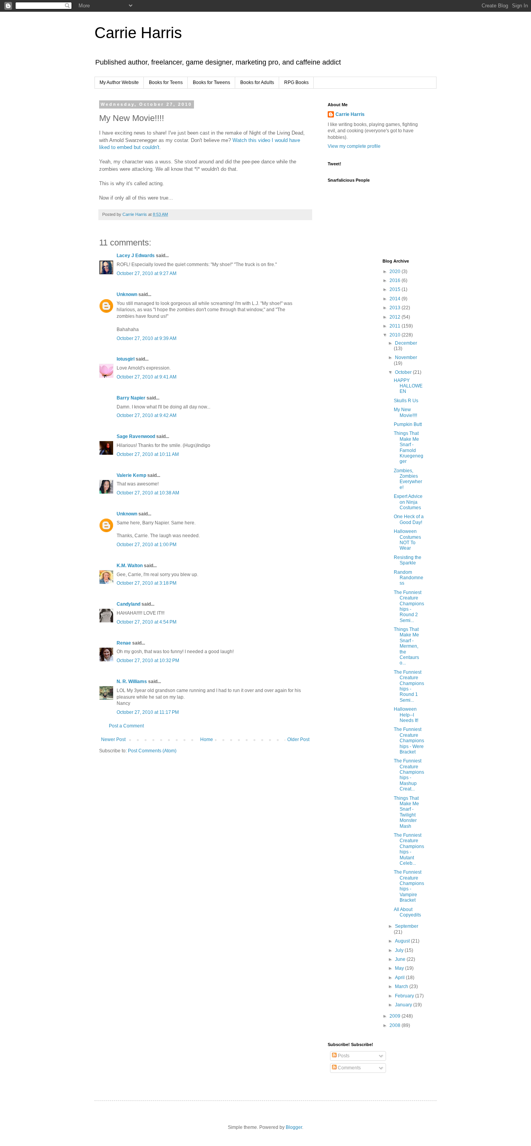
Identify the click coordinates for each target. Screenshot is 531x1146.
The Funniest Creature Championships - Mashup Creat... (409, 775)
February (405, 996)
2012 (396, 317)
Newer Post (113, 739)
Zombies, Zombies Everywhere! (408, 479)
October (404, 372)
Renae (124, 643)
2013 (396, 307)
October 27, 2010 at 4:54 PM (146, 622)
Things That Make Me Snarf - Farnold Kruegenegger (408, 447)
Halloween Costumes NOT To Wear (407, 540)
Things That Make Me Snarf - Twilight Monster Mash (406, 812)
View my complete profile (354, 146)
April (400, 977)
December (406, 343)
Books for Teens (166, 82)
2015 (396, 289)
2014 (396, 298)
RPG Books (296, 82)
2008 (396, 1025)
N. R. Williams (132, 681)
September (406, 926)
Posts (343, 1055)
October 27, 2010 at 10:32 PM (148, 660)
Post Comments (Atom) (152, 750)
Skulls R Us (406, 400)
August (403, 941)
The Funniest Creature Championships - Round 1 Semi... (409, 686)
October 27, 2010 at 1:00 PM (146, 544)
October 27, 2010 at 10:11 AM (148, 454)
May (400, 968)
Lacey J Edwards (136, 255)
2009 (396, 1016)
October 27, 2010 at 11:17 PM (148, 712)
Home (206, 739)
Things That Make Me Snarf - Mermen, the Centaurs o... (406, 646)
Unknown (127, 294)
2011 (396, 326)
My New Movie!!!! (405, 412)
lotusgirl (125, 359)
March (402, 986)
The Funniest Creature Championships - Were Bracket (409, 741)
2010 (396, 335)
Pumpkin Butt (408, 424)
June (401, 959)
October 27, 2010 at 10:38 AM (148, 493)
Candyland (128, 604)
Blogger (294, 1127)
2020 (396, 271)
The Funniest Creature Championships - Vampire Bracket (409, 886)
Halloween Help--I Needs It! (406, 714)
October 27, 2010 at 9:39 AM (146, 338)
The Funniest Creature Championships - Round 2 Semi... (409, 606)
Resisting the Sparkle (407, 560)
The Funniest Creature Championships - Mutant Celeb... (409, 849)
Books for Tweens (211, 82)
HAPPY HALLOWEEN (408, 386)
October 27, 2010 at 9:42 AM (146, 415)
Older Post (298, 739)
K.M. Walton (130, 565)
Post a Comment (126, 726)
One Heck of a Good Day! (409, 519)
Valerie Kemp (131, 475)
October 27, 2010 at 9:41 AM (146, 377)
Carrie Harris (138, 32)
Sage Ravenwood (136, 436)
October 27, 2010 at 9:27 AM (146, 273)
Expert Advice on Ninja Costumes (408, 502)
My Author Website (119, 82)
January (404, 1005)
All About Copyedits (407, 912)
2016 (396, 280)
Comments (349, 1068)
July (400, 950)
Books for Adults (257, 82)
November (406, 357)
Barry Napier (131, 398)
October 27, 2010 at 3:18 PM (146, 583)
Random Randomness (408, 577)
